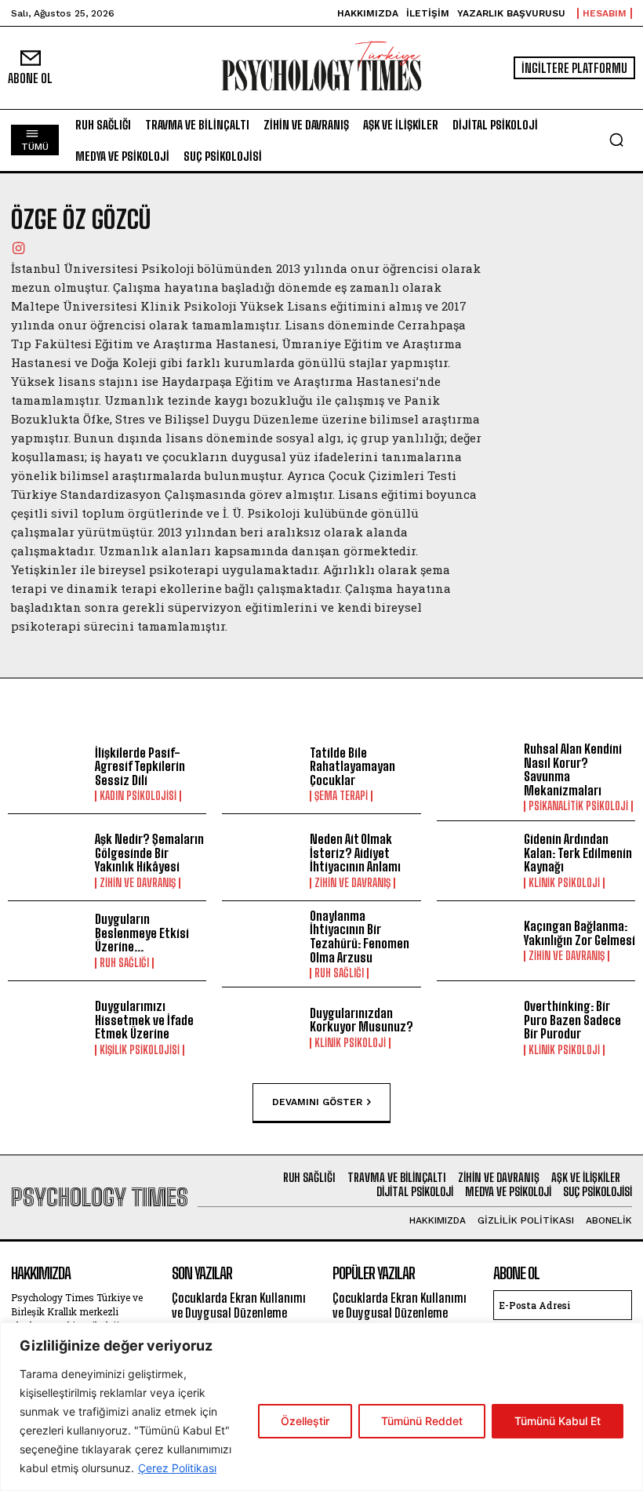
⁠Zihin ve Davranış (138, 883)
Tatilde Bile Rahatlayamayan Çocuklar (352, 766)
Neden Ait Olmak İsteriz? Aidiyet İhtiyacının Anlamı (355, 852)
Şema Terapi (341, 796)
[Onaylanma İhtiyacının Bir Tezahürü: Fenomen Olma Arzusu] (261, 941)
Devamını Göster (317, 1101)
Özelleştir (305, 1420)
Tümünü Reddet (422, 1420)
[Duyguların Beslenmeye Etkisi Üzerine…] (47, 941)
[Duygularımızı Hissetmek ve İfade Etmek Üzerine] (47, 1027)
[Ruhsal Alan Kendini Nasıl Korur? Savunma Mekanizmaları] (476, 774)
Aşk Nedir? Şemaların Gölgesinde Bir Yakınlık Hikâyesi (149, 852)
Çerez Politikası (177, 1468)
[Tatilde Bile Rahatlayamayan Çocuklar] (261, 774)
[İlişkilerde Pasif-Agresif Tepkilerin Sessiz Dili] (47, 774)
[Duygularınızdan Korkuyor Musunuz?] (261, 1027)
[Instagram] (18, 246)
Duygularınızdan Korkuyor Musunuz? (361, 1020)
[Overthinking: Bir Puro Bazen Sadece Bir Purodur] (476, 1027)
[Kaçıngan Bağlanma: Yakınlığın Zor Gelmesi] (476, 941)
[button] (616, 139)
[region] (321, 1406)
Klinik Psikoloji (564, 883)
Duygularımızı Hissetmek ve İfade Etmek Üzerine (144, 1019)
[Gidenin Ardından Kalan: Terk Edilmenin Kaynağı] (476, 861)
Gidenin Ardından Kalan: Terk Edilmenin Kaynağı (578, 852)
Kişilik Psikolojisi (140, 1050)
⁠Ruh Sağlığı (124, 963)
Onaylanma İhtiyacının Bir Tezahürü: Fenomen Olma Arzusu (359, 936)
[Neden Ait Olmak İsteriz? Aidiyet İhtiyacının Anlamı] (261, 861)
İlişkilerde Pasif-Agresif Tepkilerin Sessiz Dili (140, 766)
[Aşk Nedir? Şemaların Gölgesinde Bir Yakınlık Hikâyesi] (47, 861)
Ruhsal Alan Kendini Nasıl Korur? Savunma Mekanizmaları (573, 769)
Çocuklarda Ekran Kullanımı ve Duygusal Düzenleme (239, 1305)
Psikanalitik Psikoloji (578, 806)
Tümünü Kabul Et (557, 1420)
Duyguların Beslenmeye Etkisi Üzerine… (142, 932)
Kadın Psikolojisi (138, 796)
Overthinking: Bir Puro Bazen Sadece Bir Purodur (572, 1019)
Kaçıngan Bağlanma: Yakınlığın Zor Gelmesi (579, 932)
